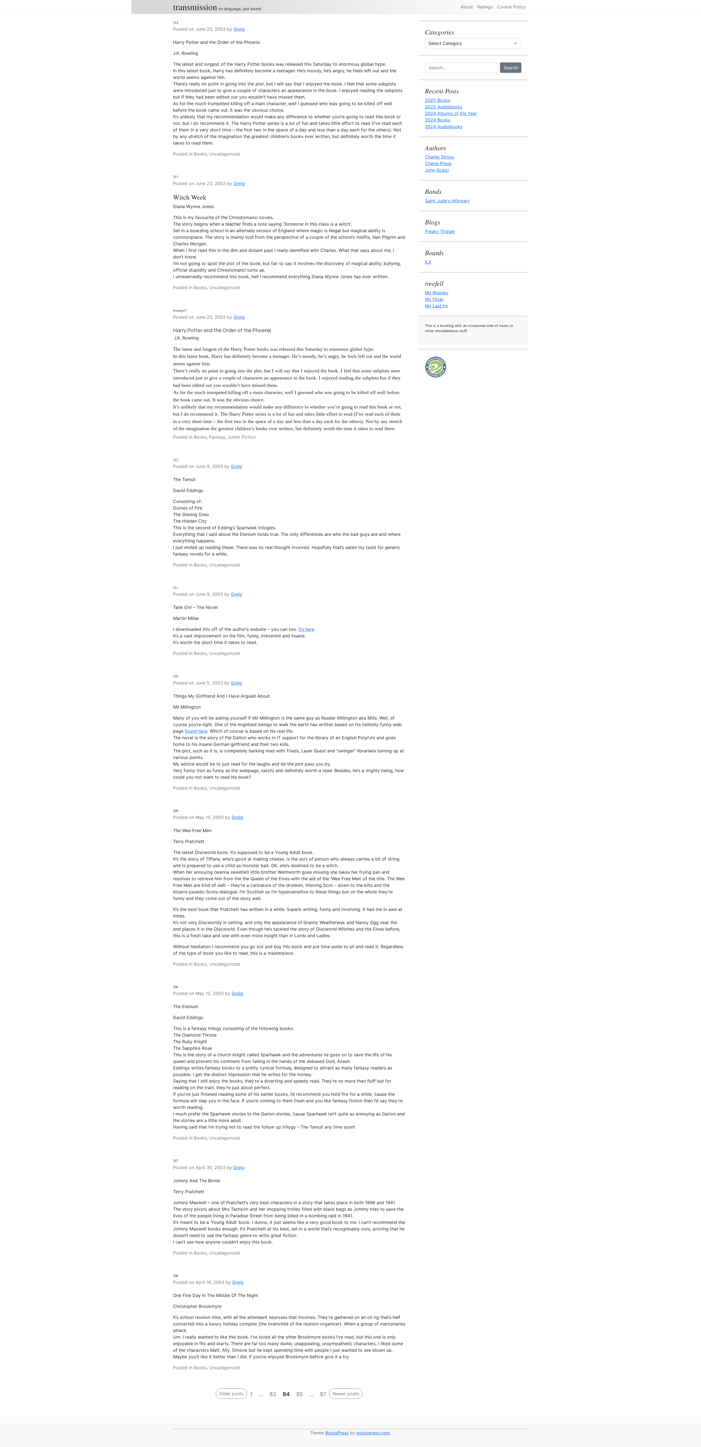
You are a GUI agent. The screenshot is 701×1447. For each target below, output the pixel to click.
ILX (428, 262)
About (466, 7)
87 (323, 1394)
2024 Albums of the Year (451, 113)
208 (175, 986)
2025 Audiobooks (443, 107)
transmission (195, 7)
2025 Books (437, 100)
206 (175, 1275)
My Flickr (434, 299)
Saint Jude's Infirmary (447, 200)
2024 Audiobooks (443, 126)
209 (175, 810)
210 (175, 676)
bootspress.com (373, 1433)
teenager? (180, 310)
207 (175, 1160)
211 (175, 587)
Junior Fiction (242, 437)
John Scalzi (437, 170)
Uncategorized (224, 154)
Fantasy (217, 437)
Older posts (231, 1393)
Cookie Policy (511, 7)
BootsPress (337, 1433)
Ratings (485, 7)
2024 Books (437, 120)
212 (175, 459)
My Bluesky (437, 292)
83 (272, 1394)
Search (511, 67)
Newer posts (346, 1393)
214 (175, 22)
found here (196, 731)
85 (299, 1394)
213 (175, 176)
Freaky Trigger (440, 231)
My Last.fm (436, 306)
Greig (239, 29)
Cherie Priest (438, 163)
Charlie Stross (439, 157)
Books (200, 154)
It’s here (306, 629)
